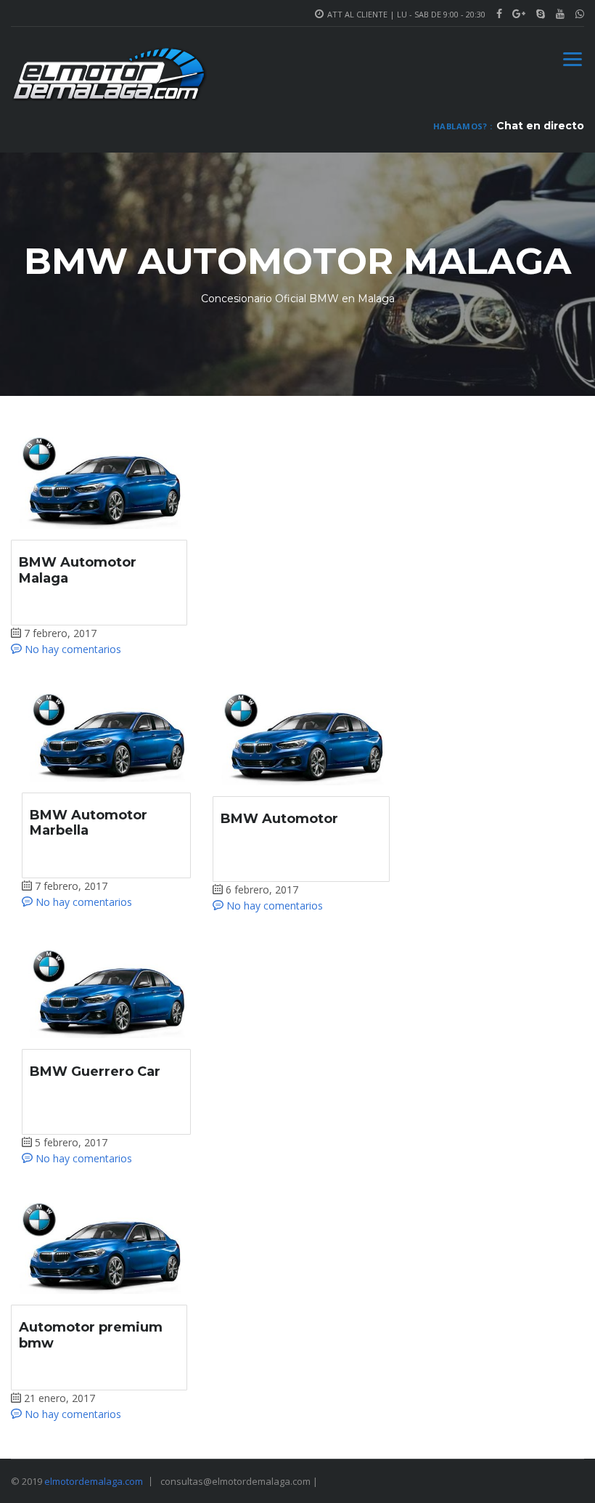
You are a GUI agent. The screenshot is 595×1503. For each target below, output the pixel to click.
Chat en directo (540, 125)
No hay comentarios (71, 649)
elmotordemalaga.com (93, 1481)
